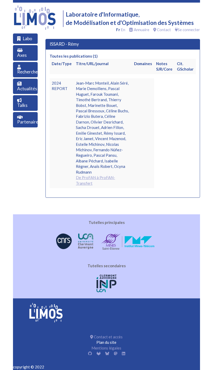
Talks (22, 105)
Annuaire (141, 29)
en (123, 29)
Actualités (27, 88)
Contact (163, 29)
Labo (27, 38)
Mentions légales (106, 348)
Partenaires (28, 122)
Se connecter (189, 29)
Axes (22, 55)
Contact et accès (108, 336)
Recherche (27, 71)
